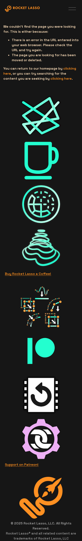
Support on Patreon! (21, 464)
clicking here (61, 78)
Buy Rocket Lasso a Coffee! (28, 274)
